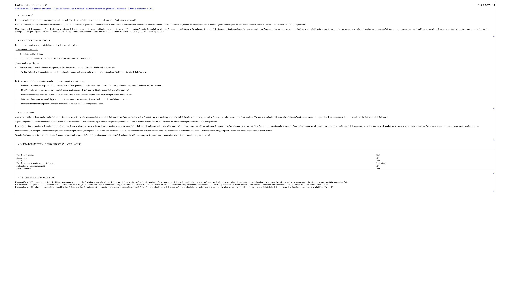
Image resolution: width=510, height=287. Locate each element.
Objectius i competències (63, 9)
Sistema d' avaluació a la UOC (140, 9)
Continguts (79, 9)
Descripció (46, 9)
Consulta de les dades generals (28, 9)
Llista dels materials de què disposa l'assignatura (106, 9)
